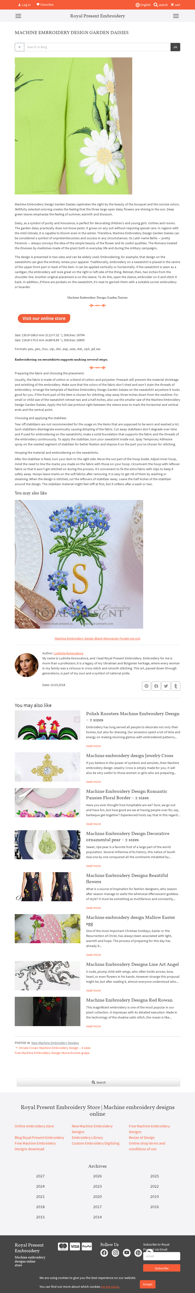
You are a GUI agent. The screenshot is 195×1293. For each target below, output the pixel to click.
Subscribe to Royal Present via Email (156, 1247)
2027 (40, 1176)
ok (175, 47)
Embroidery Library (87, 1137)
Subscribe (162, 1268)
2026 (97, 1176)
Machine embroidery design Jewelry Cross (129, 755)
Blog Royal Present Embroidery (39, 1137)
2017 (97, 1206)
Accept (147, 1284)
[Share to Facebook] (156, 686)
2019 (154, 1196)
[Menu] (18, 16)
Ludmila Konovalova (68, 653)
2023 (97, 1186)
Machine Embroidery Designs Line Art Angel (132, 964)
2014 (97, 1217)
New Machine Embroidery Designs (55, 1043)
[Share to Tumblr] (175, 686)
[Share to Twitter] (166, 686)
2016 (154, 1206)
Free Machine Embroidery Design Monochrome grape (52, 1053)
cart (177, 5)
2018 (40, 1206)
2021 (40, 1196)
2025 (154, 1176)
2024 (40, 1186)
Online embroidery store (34, 1126)
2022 (154, 1186)
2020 (97, 1196)
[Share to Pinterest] (146, 686)
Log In (26, 5)
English (145, 5)
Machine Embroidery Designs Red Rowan (129, 1000)
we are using (110, 1286)
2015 (40, 1217)
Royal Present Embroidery (97, 16)
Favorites (47, 4)
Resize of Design (142, 1137)
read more (93, 746)
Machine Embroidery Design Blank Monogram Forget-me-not (97, 638)
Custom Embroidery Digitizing (95, 1143)
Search (101, 1082)
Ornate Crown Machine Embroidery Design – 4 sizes (54, 1048)
